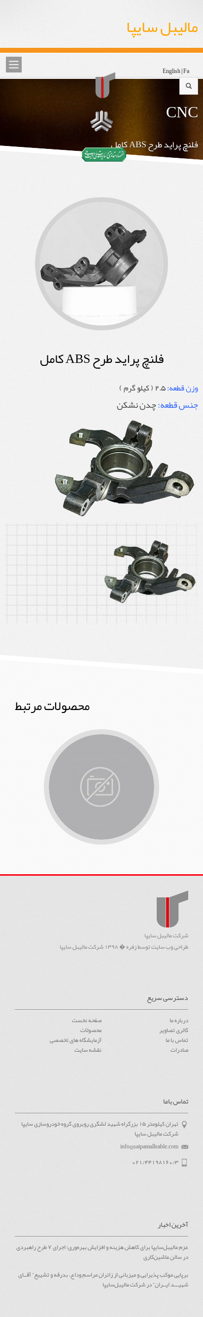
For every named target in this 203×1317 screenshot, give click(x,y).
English (171, 71)
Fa (186, 71)
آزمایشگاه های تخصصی (76, 1040)
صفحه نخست (87, 1020)
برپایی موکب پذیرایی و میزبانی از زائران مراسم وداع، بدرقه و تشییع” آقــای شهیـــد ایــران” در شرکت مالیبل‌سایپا (103, 1280)
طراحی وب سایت (169, 947)
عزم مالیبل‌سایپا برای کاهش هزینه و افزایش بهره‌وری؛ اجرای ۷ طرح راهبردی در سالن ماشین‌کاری (102, 1252)
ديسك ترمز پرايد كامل (101, 787)
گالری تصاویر (173, 1030)
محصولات (91, 1030)
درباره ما (178, 1020)
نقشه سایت (88, 1050)
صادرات (179, 1050)
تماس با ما (177, 1040)
